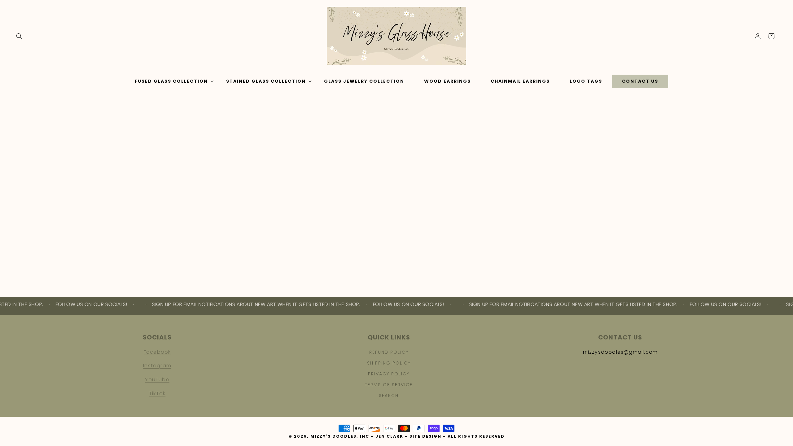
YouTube (157, 379)
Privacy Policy (389, 374)
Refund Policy (389, 352)
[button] (19, 36)
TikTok (157, 393)
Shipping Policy (389, 363)
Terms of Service (389, 385)
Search (389, 395)
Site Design (425, 436)
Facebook (157, 352)
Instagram (157, 365)
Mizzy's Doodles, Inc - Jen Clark (356, 436)
